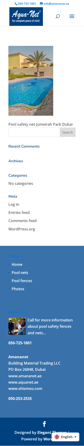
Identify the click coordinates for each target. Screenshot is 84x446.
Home (17, 264)
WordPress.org (21, 229)
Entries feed (19, 212)
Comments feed (22, 220)
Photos (18, 288)
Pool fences (22, 280)
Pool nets (20, 272)
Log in (13, 204)
